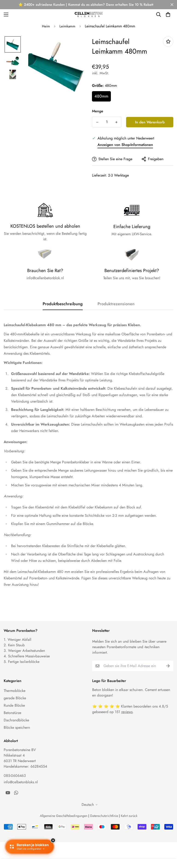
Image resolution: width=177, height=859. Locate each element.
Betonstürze (12, 712)
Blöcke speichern (17, 727)
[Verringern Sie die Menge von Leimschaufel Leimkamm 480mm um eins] (97, 122)
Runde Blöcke (14, 705)
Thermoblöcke (14, 690)
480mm (101, 96)
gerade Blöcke (15, 698)
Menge (97, 111)
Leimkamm (67, 26)
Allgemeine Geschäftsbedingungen (63, 815)
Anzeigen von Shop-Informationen (125, 144)
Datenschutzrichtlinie (104, 815)
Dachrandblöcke (16, 720)
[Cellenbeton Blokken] (88, 14)
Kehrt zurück (129, 815)
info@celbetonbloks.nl (21, 782)
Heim (46, 26)
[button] (168, 14)
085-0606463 (15, 775)
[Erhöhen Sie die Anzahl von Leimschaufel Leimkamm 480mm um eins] (116, 122)
